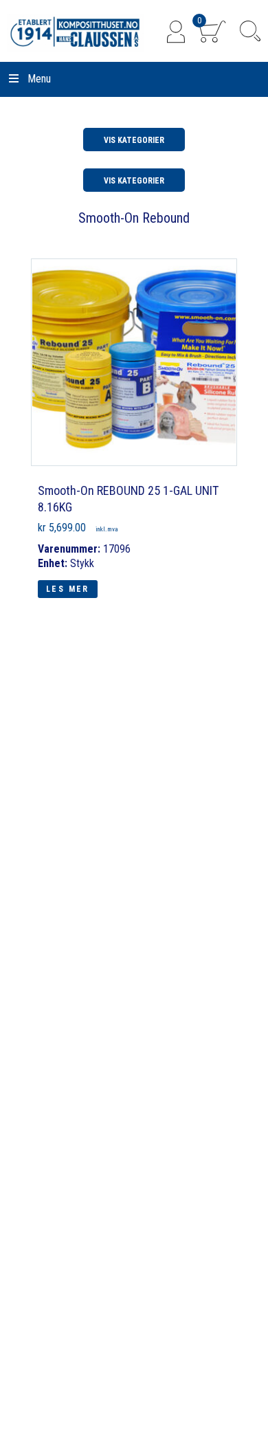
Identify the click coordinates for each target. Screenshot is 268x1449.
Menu (39, 78)
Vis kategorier (134, 140)
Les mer (67, 589)
